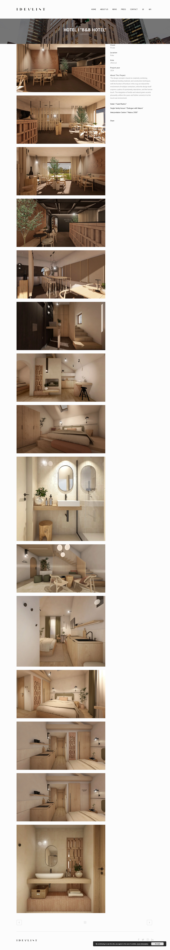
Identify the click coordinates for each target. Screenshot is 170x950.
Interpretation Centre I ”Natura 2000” (124, 112)
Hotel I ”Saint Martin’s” (118, 104)
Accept (157, 944)
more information (142, 944)
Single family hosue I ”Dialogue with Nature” (126, 108)
